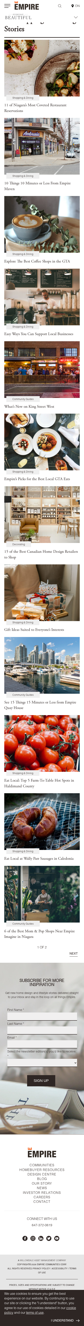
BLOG (42, 1179)
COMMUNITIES (42, 1165)
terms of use (35, 1313)
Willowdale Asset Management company (43, 1261)
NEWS (42, 1188)
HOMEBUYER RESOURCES (42, 1170)
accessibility (59, 1269)
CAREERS (42, 1197)
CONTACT (41, 1202)
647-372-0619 (42, 1225)
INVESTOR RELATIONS (42, 1193)
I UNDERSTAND (62, 1320)
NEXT (74, 953)
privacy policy (41, 1269)
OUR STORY (42, 1184)
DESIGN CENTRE (42, 1174)
